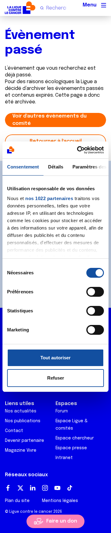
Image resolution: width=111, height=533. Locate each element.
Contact (14, 431)
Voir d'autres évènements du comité (49, 120)
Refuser (55, 377)
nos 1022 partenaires (49, 198)
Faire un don (61, 521)
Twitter (20, 488)
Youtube (57, 488)
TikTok (70, 488)
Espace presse (71, 448)
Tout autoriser (55, 357)
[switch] (95, 292)
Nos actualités (20, 411)
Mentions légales (60, 501)
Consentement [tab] (23, 166)
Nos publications (22, 421)
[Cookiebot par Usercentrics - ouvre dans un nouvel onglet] (78, 150)
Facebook (8, 488)
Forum (62, 411)
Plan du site (17, 501)
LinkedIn (33, 488)
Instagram (45, 488)
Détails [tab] (55, 166)
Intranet (64, 458)
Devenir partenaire (24, 440)
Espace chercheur (75, 438)
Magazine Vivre (20, 450)
